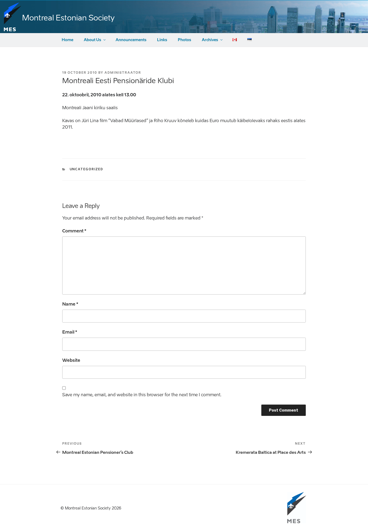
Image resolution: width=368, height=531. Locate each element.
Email (69, 332)
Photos (184, 40)
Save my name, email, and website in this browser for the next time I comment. (141, 394)
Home (67, 40)
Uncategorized (86, 169)
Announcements (131, 40)
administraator (123, 73)
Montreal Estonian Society (68, 17)
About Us (92, 40)
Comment (74, 230)
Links (162, 40)
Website (71, 360)
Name (70, 304)
